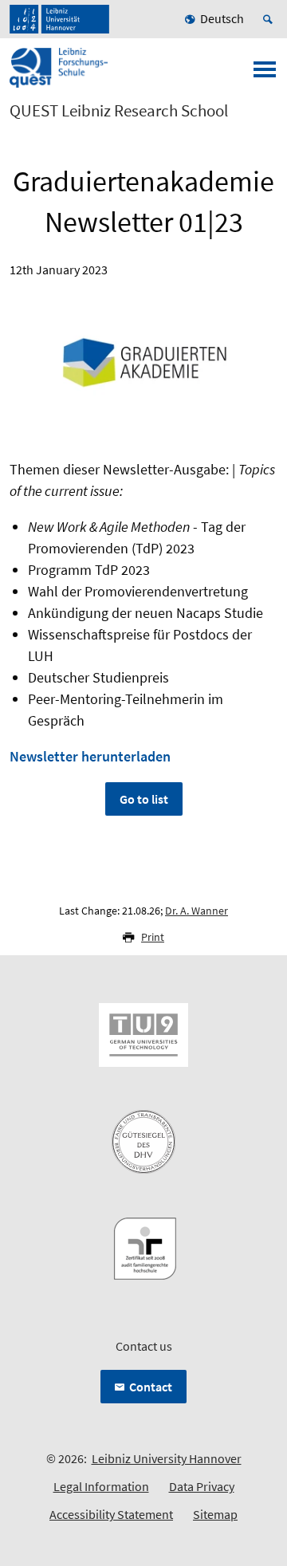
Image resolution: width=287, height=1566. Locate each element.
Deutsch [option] (222, 18)
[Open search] (270, 19)
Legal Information (101, 1486)
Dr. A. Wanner (196, 910)
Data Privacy (201, 1486)
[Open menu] (264, 74)
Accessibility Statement (111, 1514)
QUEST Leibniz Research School (119, 110)
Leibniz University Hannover (167, 1458)
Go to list (144, 799)
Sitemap (215, 1514)
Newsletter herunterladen (90, 756)
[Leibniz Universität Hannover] (59, 19)
